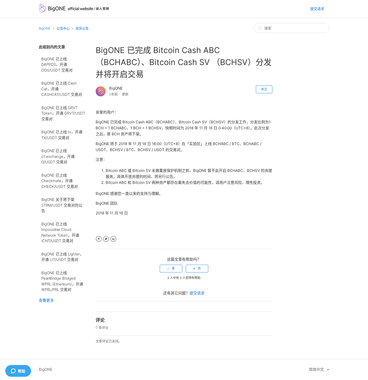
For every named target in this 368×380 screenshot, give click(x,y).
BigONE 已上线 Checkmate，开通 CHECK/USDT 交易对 (59, 181)
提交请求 (317, 9)
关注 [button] (264, 89)
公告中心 (63, 28)
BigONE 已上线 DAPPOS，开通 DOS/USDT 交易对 (57, 65)
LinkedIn (113, 239)
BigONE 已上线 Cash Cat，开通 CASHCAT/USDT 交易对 (61, 89)
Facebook (99, 239)
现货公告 (82, 28)
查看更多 (46, 300)
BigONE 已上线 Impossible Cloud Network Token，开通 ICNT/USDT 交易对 (60, 232)
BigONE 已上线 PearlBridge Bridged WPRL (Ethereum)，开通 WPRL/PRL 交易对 (62, 281)
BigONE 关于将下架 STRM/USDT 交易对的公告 (61, 205)
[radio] (171, 268)
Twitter (106, 239)
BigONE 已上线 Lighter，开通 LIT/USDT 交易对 (62, 257)
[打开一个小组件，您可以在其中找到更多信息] (18, 371)
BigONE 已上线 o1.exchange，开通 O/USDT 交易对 (58, 156)
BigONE (45, 28)
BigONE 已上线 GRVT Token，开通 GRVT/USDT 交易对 (63, 113)
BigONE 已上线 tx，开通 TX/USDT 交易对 (61, 135)
